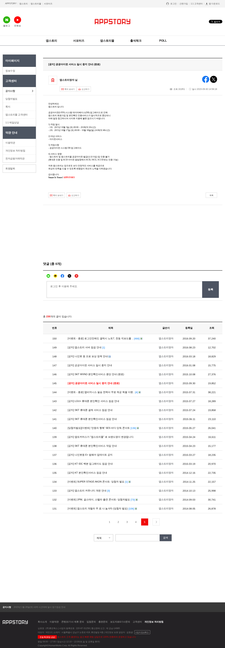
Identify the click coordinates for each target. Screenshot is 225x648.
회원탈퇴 (10, 168)
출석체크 (136, 40)
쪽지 (7, 106)
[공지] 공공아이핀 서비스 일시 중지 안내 (90, 365)
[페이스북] (62, 276)
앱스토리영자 (166, 338)
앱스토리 (23, 3)
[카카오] (55, 276)
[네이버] (48, 276)
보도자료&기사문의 (120, 621)
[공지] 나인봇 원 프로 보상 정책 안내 (88, 356)
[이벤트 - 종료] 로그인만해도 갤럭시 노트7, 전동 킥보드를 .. (100, 338)
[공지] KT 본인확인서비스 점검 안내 (87, 472)
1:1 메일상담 (12, 122)
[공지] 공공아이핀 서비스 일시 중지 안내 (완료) (94, 383)
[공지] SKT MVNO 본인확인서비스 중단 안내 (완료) (96, 374)
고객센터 (137, 621)
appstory (15, 622)
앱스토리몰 (36, 3)
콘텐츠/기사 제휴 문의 (72, 621)
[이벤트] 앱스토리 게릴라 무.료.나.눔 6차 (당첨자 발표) (98, 508)
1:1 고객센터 (197, 3)
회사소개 (42, 621)
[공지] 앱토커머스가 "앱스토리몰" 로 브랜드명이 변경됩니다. (101, 436)
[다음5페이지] (156, 521)
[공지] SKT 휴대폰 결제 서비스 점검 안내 (90, 410)
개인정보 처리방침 (15, 150)
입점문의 (91, 621)
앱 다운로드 (214, 3)
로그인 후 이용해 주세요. (64, 286)
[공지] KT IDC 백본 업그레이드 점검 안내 (90, 463)
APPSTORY (11, 3)
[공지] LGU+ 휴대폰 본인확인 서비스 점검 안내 (93, 401)
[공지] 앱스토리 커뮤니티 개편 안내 (87, 490)
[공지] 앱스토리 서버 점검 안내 (84, 347)
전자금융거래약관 (15, 158)
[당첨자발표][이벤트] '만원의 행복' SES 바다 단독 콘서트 (99, 428)
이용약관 (10, 142)
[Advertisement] (17, 227)
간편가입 (183, 3)
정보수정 (10, 70)
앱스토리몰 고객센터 (16, 114)
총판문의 (103, 621)
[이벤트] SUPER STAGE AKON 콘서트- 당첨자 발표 (96, 481)
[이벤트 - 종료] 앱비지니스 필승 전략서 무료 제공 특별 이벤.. (101, 392)
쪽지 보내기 (70, 89)
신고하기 (85, 89)
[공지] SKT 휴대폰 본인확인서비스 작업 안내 (92, 445)
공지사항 (10, 91)
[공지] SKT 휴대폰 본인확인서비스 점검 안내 (92, 419)
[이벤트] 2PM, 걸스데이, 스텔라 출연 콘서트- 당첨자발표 (99, 499)
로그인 (173, 3)
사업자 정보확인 (142, 632)
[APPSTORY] (112, 21)
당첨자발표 (11, 98)
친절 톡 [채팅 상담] (47, 637)
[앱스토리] (76, 276)
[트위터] (69, 276)
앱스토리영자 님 (69, 79)
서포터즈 (48, 3)
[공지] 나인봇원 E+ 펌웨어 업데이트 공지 (90, 454)
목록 (211, 195)
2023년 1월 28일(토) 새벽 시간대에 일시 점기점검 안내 (39, 607)
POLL (163, 40)
